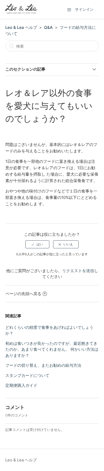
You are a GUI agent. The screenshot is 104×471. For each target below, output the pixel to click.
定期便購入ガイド (21, 385)
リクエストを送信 (78, 270)
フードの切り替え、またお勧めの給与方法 (43, 365)
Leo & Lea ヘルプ (21, 27)
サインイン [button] (84, 9)
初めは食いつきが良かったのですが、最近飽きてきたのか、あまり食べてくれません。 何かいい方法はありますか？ (51, 349)
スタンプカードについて (27, 375)
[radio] (37, 244)
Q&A (48, 27)
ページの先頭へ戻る (23, 293)
